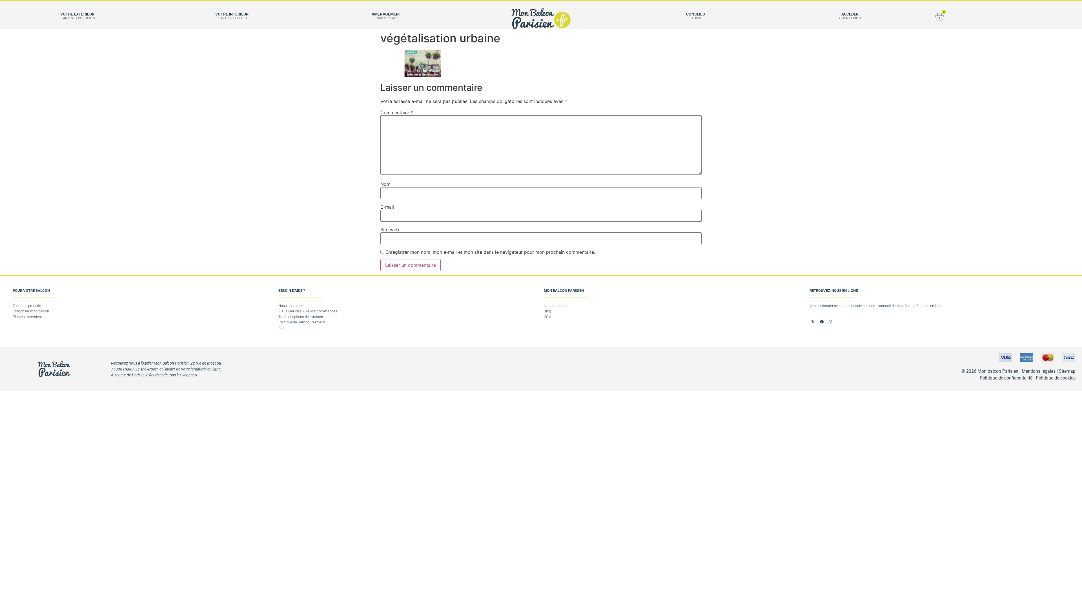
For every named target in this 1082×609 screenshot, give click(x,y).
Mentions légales (1039, 371)
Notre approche (556, 306)
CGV (547, 317)
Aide (281, 328)
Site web (389, 229)
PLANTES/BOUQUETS (232, 18)
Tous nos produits (27, 306)
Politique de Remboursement (301, 322)
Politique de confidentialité (1006, 378)
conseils (695, 14)
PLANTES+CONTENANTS (77, 18)
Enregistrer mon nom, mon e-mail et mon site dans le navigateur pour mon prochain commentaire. (490, 252)
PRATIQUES (696, 18)
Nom (385, 184)
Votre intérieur (232, 14)
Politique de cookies (1056, 378)
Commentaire (396, 112)
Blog (547, 311)
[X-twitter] (813, 322)
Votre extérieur (77, 14)
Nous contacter (290, 306)
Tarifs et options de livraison (300, 317)
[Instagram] (830, 322)
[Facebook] (822, 322)
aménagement (386, 14)
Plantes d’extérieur (27, 317)
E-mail (387, 207)
